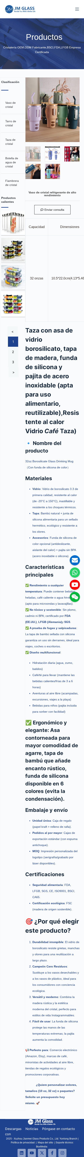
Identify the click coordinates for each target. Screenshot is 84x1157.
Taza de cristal (10, 141)
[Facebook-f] (52, 1153)
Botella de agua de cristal (11, 162)
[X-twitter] (42, 1153)
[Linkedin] (22, 1153)
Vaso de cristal (10, 104)
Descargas (13, 1129)
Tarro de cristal (10, 123)
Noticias (32, 1129)
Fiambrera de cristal (12, 182)
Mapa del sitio (45, 1142)
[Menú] (77, 9)
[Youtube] (32, 1153)
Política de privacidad (23, 1142)
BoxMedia (42, 1146)
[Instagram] (62, 1153)
